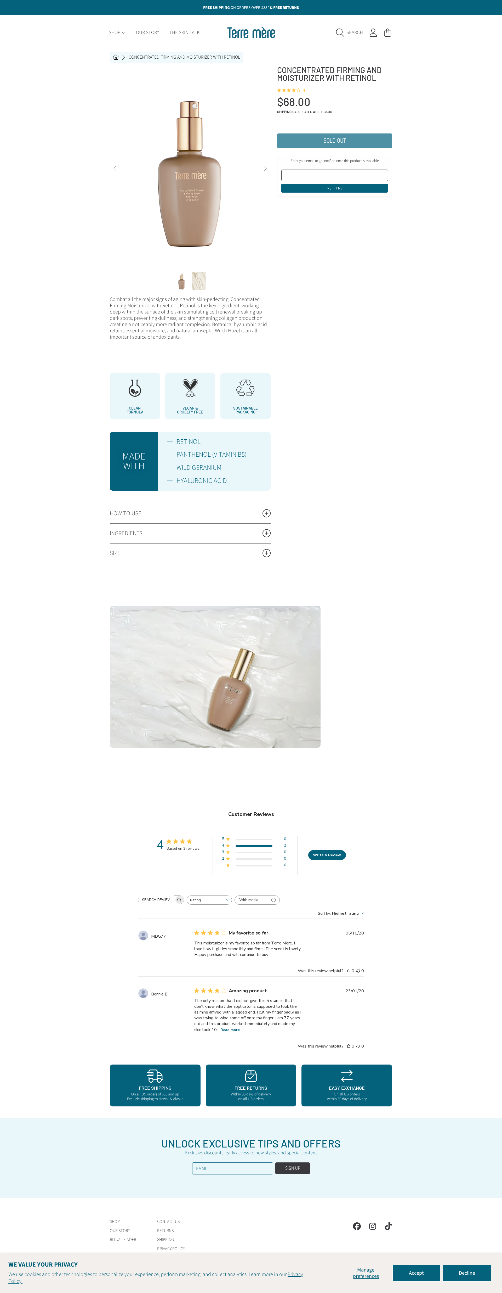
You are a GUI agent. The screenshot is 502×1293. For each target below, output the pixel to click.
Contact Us (168, 1221)
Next (265, 168)
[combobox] (209, 900)
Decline (467, 1273)
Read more (230, 1029)
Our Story (120, 1231)
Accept (416, 1273)
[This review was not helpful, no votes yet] (358, 971)
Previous (115, 168)
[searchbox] (156, 899)
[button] (351, 32)
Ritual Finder (123, 1239)
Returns (165, 1231)
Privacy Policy (171, 1249)
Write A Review (327, 855)
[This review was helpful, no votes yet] (348, 971)
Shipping (284, 112)
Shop (115, 32)
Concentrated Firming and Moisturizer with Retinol (184, 57)
